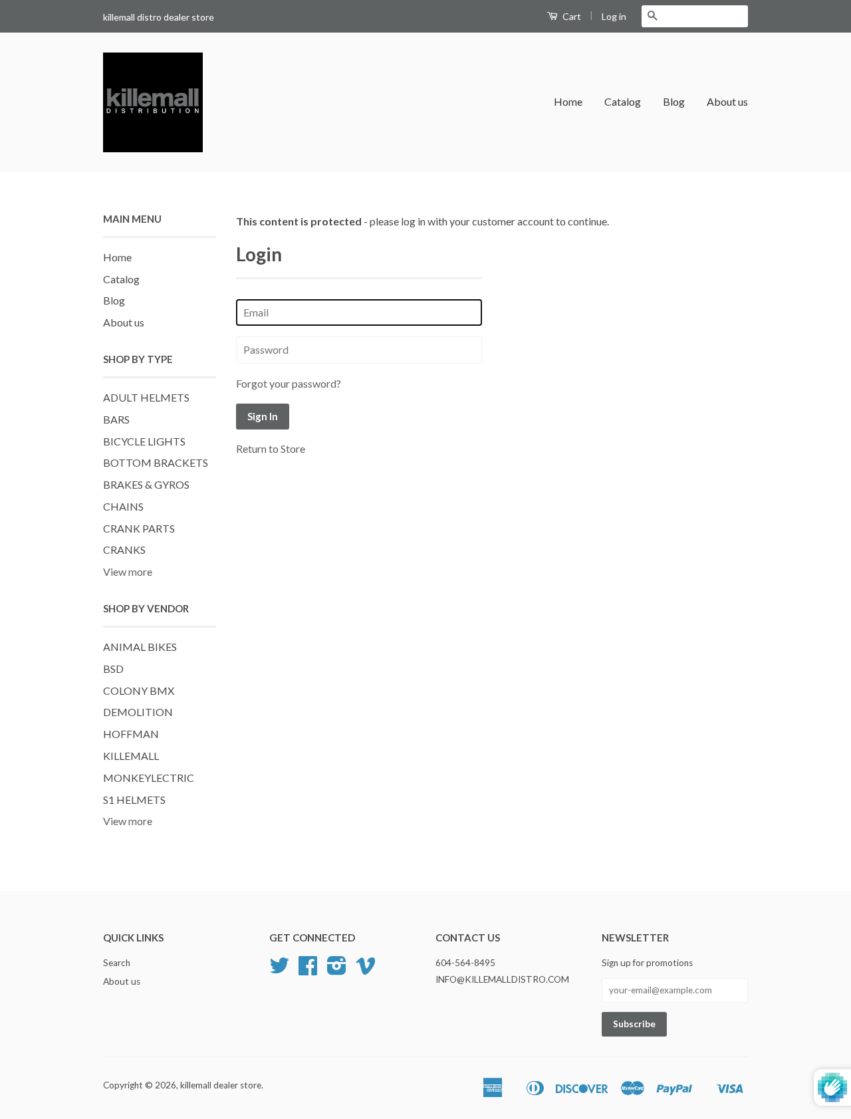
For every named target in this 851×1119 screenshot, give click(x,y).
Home (568, 101)
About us (727, 101)
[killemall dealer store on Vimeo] (366, 970)
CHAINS (123, 506)
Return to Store (270, 448)
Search (116, 962)
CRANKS (124, 549)
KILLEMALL (131, 755)
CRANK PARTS (139, 528)
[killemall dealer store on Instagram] (336, 970)
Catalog (622, 101)
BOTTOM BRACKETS (155, 462)
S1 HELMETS (134, 799)
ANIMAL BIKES (140, 646)
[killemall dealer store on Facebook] (308, 970)
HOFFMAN (131, 733)
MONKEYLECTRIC (148, 777)
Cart (570, 16)
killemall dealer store (220, 1085)
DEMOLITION (138, 711)
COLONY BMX (138, 690)
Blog (674, 101)
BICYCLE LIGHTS (144, 441)
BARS (116, 419)
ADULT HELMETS (146, 397)
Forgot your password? (288, 383)
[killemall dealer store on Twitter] (279, 970)
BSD (113, 668)
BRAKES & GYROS (146, 484)
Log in (614, 16)
